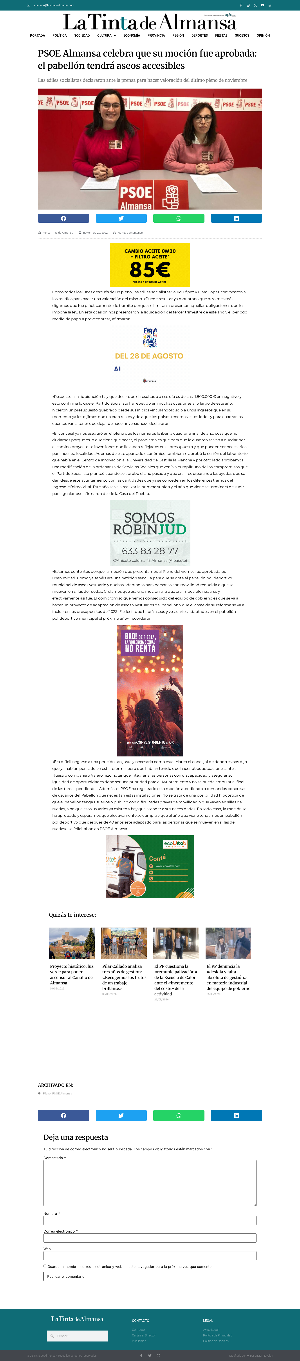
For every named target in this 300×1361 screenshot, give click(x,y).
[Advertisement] (150, 1038)
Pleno (47, 1093)
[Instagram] (248, 5)
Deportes (200, 35)
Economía (131, 35)
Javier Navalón (264, 1355)
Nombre (51, 1213)
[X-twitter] (255, 5)
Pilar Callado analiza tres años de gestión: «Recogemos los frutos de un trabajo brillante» (124, 977)
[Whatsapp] (270, 5)
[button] (63, 218)
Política (59, 35)
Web (47, 1249)
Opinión (263, 35)
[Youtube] (263, 5)
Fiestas (221, 35)
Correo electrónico (60, 1231)
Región (178, 35)
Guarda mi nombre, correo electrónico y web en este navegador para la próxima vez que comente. (129, 1266)
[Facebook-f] (241, 5)
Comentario (54, 1158)
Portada (37, 35)
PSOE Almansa (62, 1093)
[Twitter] (150, 1355)
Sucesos (242, 35)
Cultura (104, 35)
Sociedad (82, 35)
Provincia (156, 35)
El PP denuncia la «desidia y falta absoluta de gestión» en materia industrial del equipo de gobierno (229, 977)
